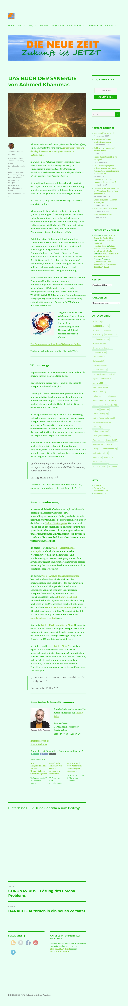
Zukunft (112, 466)
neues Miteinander (102, 422)
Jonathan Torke (100, 246)
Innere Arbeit (99, 400)
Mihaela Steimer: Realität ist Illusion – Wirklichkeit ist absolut (106, 248)
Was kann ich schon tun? (104, 133)
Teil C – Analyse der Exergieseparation (60, 576)
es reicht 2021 (99, 383)
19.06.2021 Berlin (101, 326)
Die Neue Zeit (100, 365)
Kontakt (109, 25)
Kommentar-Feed (101, 491)
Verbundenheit (100, 453)
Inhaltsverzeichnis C (67, 597)
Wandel (108, 457)
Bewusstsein (99, 343)
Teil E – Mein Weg (63, 646)
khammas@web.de (39, 741)
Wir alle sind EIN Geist (103, 215)
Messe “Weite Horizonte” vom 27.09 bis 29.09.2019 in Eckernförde (55, 768)
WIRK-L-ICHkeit (100, 462)
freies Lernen (99, 392)
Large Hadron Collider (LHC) (105, 405)
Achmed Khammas (16, 172)
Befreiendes (111, 335)
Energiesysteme (15, 177)
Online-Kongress (101, 431)
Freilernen (98, 396)
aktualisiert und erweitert (43, 618)
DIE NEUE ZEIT (14, 995)
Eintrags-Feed (99, 488)
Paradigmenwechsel (102, 436)
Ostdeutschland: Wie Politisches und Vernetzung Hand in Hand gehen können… (106, 191)
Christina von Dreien (102, 348)
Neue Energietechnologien (16, 166)
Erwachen (106, 379)
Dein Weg (98, 361)
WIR (20, 25)
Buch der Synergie (15, 175)
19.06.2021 (98, 322)
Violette (97, 457)
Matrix (105, 409)
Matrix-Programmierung (104, 418)
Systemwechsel (109, 449)
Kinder (113, 400)
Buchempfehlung (15, 158)
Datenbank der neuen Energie (60, 607)
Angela (97, 330)
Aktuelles (44, 25)
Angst (107, 330)
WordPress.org (100, 493)
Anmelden (98, 485)
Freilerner (111, 396)
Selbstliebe (98, 444)
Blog (31, 25)
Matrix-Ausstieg (100, 414)
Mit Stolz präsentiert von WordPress (36, 995)
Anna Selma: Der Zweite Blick (105, 209)
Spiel (96, 449)
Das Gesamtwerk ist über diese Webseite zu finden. (55, 344)
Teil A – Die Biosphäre (56, 523)
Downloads (93, 25)
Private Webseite (38, 744)
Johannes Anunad (15, 151)
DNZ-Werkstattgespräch (104, 374)
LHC (96, 409)
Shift (110, 444)
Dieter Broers (100, 370)
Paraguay (98, 440)
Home (11, 25)
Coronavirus (99, 357)
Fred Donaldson (100, 387)
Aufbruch (98, 335)
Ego (95, 379)
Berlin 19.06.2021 (101, 339)
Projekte (56, 25)
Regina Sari (111, 440)
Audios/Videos (74, 25)
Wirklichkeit (99, 466)
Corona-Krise (99, 352)
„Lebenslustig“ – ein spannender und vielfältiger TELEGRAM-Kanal (105, 264)
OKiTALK (97, 427)
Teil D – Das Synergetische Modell (58, 625)
